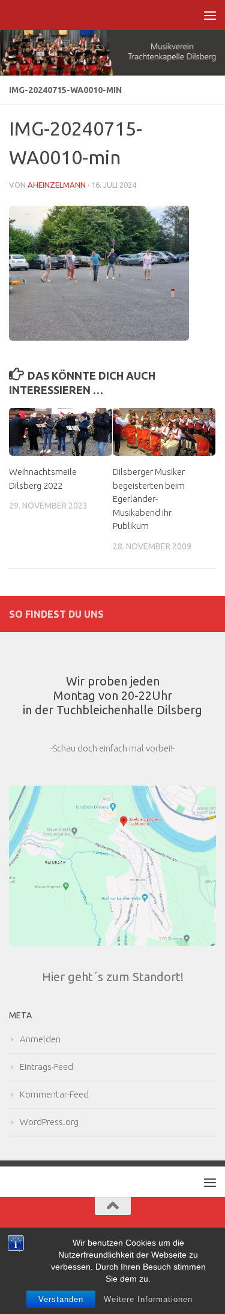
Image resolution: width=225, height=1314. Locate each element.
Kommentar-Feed (54, 1094)
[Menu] (210, 15)
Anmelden (40, 1039)
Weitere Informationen (148, 1299)
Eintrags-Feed (46, 1067)
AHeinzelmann (57, 185)
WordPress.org (49, 1122)
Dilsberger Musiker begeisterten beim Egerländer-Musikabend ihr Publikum (149, 499)
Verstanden (60, 1299)
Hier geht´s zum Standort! (113, 977)
